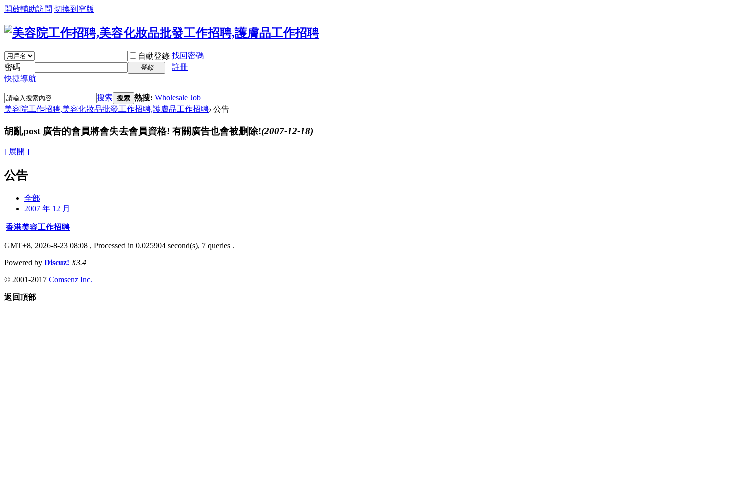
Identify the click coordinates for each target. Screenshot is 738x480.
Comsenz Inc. (70, 279)
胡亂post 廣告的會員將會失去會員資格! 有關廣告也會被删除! (158, 131)
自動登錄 (154, 56)
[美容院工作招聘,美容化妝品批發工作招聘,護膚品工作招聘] (161, 32)
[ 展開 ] (16, 151)
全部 (32, 198)
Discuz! (56, 262)
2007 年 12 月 (47, 208)
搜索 (105, 97)
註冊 (180, 67)
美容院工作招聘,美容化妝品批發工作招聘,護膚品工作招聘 (106, 109)
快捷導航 (20, 78)
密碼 (12, 67)
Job (195, 97)
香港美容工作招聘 (38, 227)
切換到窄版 (74, 9)
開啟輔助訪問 (28, 9)
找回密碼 (188, 55)
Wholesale (171, 97)
